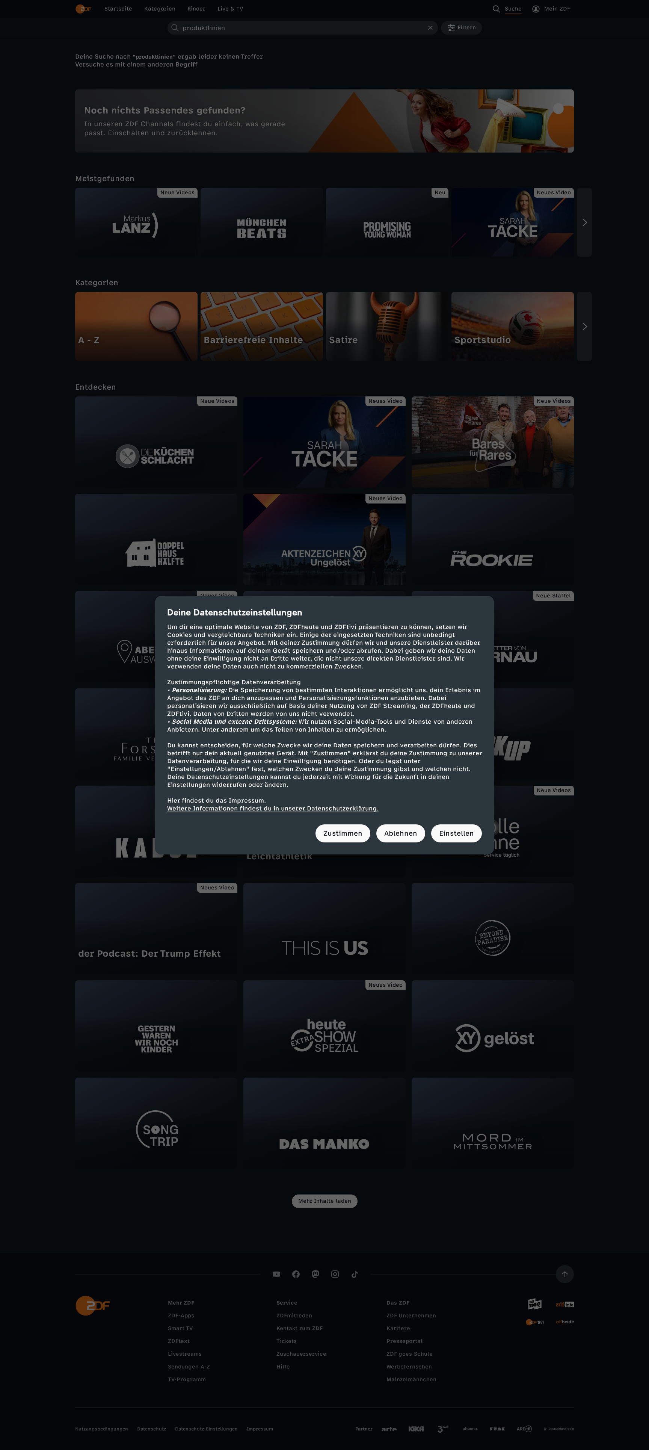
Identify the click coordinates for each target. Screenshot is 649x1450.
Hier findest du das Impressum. (216, 800)
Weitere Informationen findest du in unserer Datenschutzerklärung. (273, 808)
